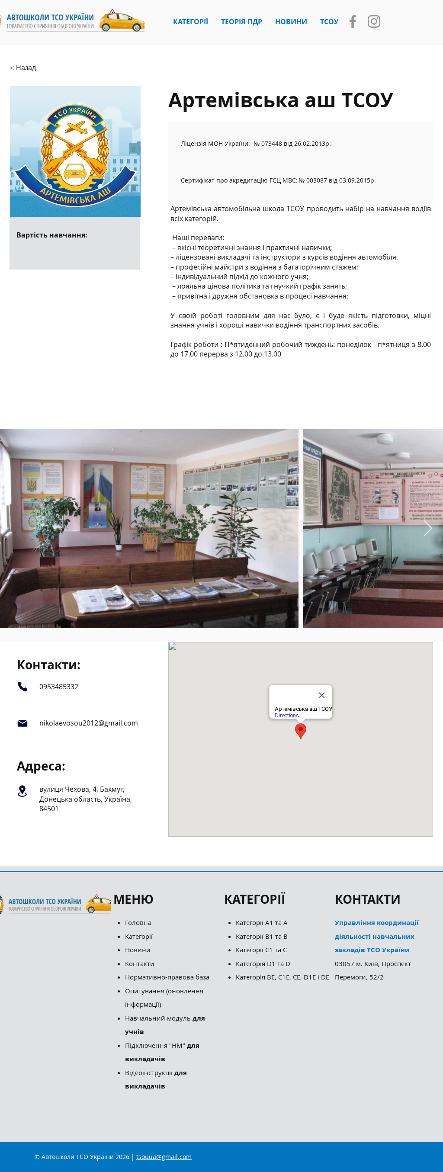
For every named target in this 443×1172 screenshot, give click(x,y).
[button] (191, 21)
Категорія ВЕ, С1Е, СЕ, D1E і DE (282, 977)
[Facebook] (352, 21)
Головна (138, 922)
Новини (138, 949)
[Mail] (22, 723)
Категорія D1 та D (263, 963)
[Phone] (22, 686)
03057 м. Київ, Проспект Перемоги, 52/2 (377, 949)
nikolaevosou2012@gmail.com (88, 723)
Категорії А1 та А (262, 922)
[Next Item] (428, 528)
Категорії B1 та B (262, 936)
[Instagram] (374, 21)
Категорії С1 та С (261, 949)
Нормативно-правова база (168, 977)
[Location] (22, 790)
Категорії (139, 936)
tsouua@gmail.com (164, 1157)
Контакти (139, 963)
